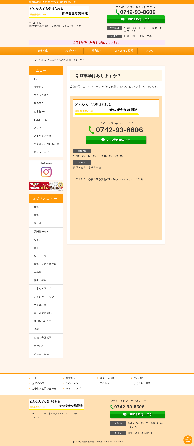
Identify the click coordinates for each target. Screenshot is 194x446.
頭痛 (36, 329)
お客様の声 (70, 50)
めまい (37, 239)
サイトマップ (41, 152)
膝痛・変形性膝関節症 (46, 264)
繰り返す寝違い (43, 313)
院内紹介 (97, 50)
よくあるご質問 (124, 50)
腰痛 (36, 207)
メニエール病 (41, 354)
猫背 (36, 247)
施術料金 (43, 50)
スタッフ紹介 (41, 95)
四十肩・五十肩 (43, 288)
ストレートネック (44, 296)
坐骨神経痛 (40, 305)
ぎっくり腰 (40, 256)
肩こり (37, 223)
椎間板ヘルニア (43, 321)
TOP (35, 60)
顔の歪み (39, 345)
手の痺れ (39, 272)
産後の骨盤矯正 (43, 337)
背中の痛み (40, 280)
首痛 (36, 215)
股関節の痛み (41, 231)
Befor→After (41, 119)
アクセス (151, 50)
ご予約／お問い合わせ (46, 144)
